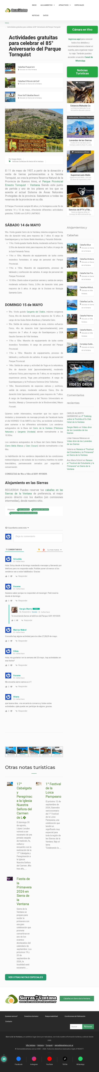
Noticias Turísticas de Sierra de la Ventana (27, 161)
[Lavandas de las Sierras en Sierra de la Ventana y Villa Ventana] (80, 131)
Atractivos (63, 5)
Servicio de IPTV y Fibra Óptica (83, 209)
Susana (34, 612)
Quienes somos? (11, 1016)
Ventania (35, 185)
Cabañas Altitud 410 (88, 287)
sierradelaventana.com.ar (64, 1045)
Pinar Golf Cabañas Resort (28, 95)
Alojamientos (46, 5)
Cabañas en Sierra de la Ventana (77, 999)
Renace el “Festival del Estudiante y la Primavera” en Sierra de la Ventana (80, 452)
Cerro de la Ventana (42, 428)
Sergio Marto (16, 159)
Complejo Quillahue (88, 344)
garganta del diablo (40, 509)
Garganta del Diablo (36, 312)
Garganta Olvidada (26, 432)
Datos (45, 15)
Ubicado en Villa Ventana (28, 69)
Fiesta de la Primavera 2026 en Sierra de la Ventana (24, 891)
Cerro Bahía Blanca (14, 446)
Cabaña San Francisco (89, 273)
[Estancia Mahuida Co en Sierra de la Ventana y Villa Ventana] (80, 96)
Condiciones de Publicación (75, 1016)
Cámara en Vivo (82, 29)
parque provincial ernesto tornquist (24, 513)
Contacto (8, 1021)
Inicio (34, 5)
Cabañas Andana (87, 259)
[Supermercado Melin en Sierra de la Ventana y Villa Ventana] (80, 166)
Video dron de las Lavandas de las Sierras (79, 430)
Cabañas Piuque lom (26, 67)
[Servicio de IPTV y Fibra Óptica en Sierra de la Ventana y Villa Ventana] (80, 200)
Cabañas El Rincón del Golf (28, 81)
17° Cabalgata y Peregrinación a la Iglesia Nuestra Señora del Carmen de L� (27, 800)
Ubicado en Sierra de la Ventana (31, 84)
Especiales (79, 5)
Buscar (89, 1026)
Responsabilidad (51, 1016)
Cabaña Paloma (86, 316)
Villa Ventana (30, 1045)
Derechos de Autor (31, 1016)
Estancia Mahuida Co (80, 106)
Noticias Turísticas (82, 72)
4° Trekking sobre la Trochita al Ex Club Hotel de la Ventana (79, 419)
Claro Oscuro (32, 446)
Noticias (35, 15)
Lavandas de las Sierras (80, 140)
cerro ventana (24, 509)
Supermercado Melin (80, 175)
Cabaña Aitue (85, 245)
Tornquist (49, 1045)
